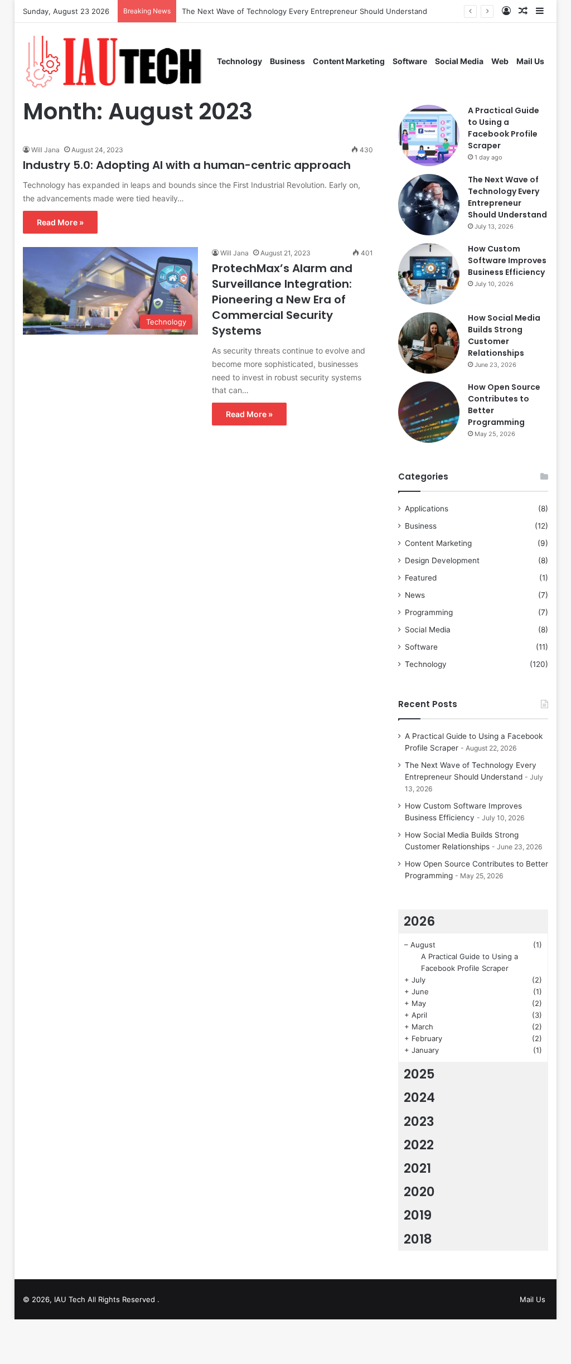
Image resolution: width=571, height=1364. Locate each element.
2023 (419, 1121)
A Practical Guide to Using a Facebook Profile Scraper (503, 128)
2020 (419, 1192)
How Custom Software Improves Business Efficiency (507, 260)
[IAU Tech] (118, 61)
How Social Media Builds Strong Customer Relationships (504, 335)
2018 (418, 1239)
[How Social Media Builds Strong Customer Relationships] (428, 343)
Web (500, 61)
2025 (419, 1074)
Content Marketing (349, 61)
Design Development (442, 560)
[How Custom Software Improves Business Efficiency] (428, 273)
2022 (419, 1145)
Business (287, 61)
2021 (417, 1168)
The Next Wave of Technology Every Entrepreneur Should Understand (304, 11)
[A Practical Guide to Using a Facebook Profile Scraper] (428, 135)
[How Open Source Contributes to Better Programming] (428, 412)
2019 (418, 1215)
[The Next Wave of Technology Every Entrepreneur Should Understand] (428, 204)
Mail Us (530, 61)
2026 (419, 921)
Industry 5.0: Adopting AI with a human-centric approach (188, 165)
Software (410, 61)
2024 (419, 1097)
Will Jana (45, 150)
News (415, 595)
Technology (239, 61)
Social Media (459, 61)
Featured (421, 577)
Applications (426, 508)
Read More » (60, 222)
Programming (429, 612)
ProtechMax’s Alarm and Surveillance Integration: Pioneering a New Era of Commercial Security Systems (282, 299)
